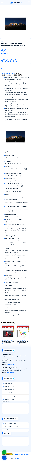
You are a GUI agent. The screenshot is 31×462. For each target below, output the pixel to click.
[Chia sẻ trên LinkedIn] (16, 60)
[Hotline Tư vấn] (4, 452)
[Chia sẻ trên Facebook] (5, 60)
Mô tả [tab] (2, 68)
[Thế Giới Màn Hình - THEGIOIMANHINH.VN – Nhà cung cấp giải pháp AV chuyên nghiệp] (15, 2)
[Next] (30, 336)
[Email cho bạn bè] (11, 60)
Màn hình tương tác (11, 56)
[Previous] (1, 336)
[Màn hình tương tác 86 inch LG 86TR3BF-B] (23, 333)
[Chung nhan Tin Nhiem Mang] (20, 454)
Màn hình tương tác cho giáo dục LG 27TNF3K (8, 342)
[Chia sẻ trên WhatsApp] (2, 60)
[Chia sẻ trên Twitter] (8, 60)
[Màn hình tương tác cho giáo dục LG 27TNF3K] (8, 333)
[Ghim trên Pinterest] (13, 60)
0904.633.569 (10, 364)
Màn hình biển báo (13, 40)
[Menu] (2, 2)
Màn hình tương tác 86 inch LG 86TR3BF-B (22, 342)
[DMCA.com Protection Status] (7, 454)
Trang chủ (4, 40)
